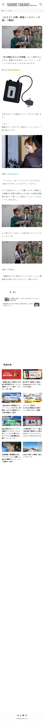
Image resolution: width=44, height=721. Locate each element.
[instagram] (18, 715)
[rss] (26, 715)
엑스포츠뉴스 (12, 174)
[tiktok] (21, 715)
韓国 (14, 292)
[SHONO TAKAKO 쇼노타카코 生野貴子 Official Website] (22, 4)
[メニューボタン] (3, 4)
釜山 (6, 292)
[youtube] (23, 715)
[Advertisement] (22, 335)
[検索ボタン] (41, 4)
